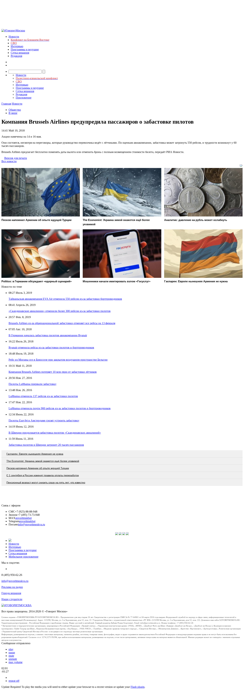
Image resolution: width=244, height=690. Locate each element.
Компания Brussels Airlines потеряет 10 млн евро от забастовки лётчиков (53, 371)
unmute (13, 658)
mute (11, 655)
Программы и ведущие (25, 49)
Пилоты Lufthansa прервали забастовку (32, 384)
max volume (16, 662)
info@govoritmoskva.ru (31, 524)
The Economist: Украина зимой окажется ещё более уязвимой (42, 461)
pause (12, 652)
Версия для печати (15, 158)
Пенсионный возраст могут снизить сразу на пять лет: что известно (45, 482)
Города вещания (11, 593)
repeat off (14, 680)
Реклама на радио (12, 587)
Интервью (17, 46)
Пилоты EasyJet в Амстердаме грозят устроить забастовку (44, 420)
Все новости (9, 161)
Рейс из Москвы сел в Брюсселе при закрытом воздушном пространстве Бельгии (58, 359)
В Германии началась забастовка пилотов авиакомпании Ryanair (48, 335)
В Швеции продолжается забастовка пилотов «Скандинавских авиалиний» (55, 432)
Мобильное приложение (23, 556)
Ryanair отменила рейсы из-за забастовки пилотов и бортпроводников (51, 347)
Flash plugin (138, 686)
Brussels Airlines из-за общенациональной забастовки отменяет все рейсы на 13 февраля (62, 323)
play (11, 649)
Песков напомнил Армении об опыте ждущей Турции (37, 468)
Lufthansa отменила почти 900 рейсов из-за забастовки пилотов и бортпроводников (60, 408)
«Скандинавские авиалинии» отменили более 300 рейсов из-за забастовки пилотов (60, 311)
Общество (15, 109)
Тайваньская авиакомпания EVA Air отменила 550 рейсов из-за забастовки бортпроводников (65, 298)
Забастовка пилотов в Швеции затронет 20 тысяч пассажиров (46, 444)
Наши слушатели (11, 599)
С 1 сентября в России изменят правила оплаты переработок (42, 475)
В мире (13, 112)
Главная (6, 103)
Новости (14, 36)
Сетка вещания (20, 52)
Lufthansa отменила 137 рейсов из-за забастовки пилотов (43, 396)
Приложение (23, 97)
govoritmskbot (23, 518)
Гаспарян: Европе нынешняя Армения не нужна (34, 453)
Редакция (16, 55)
